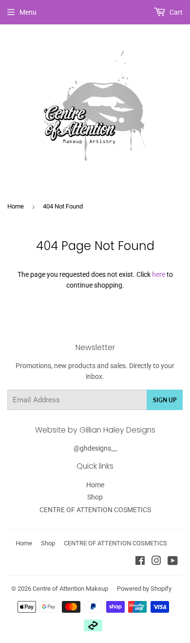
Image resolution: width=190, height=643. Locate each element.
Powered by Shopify (144, 588)
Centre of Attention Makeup (70, 588)
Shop (95, 497)
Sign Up (164, 400)
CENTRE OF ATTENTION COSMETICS (95, 510)
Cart (175, 12)
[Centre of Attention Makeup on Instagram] (156, 562)
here (158, 274)
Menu (28, 12)
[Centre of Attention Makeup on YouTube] (173, 562)
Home (15, 206)
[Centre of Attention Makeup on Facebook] (140, 562)
